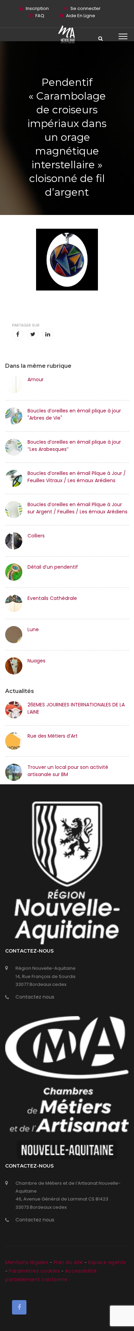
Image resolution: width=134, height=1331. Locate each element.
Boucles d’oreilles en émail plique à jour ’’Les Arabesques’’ (74, 446)
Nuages (36, 660)
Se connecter (85, 8)
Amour (35, 379)
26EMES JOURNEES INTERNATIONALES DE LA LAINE (76, 708)
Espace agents (107, 1262)
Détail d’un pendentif (52, 567)
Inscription (37, 8)
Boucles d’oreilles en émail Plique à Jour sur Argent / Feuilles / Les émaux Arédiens (77, 508)
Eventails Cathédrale (52, 598)
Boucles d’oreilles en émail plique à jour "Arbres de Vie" (74, 414)
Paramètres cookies (34, 1270)
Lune (33, 629)
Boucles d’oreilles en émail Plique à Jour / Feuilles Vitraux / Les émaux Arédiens (76, 477)
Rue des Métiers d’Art (52, 735)
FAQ (39, 15)
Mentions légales (27, 1262)
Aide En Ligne (80, 15)
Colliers (36, 535)
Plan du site (69, 1262)
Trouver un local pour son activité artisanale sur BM (67, 771)
